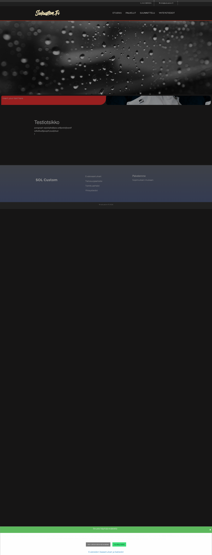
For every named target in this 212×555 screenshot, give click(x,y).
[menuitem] (117, 13)
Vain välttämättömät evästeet (98, 544)
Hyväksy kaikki (119, 544)
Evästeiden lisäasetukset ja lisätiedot (106, 552)
